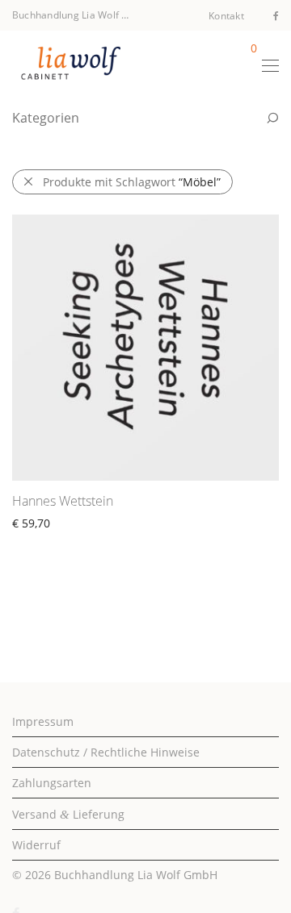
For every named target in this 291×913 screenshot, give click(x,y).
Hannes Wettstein (62, 501)
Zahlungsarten (51, 782)
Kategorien (45, 118)
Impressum (43, 721)
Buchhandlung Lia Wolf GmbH (135, 874)
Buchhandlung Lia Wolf (65, 15)
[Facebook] (276, 15)
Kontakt (226, 16)
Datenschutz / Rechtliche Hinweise (106, 752)
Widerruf (36, 845)
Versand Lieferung (68, 814)
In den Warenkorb (53, 541)
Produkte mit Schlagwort (132, 182)
